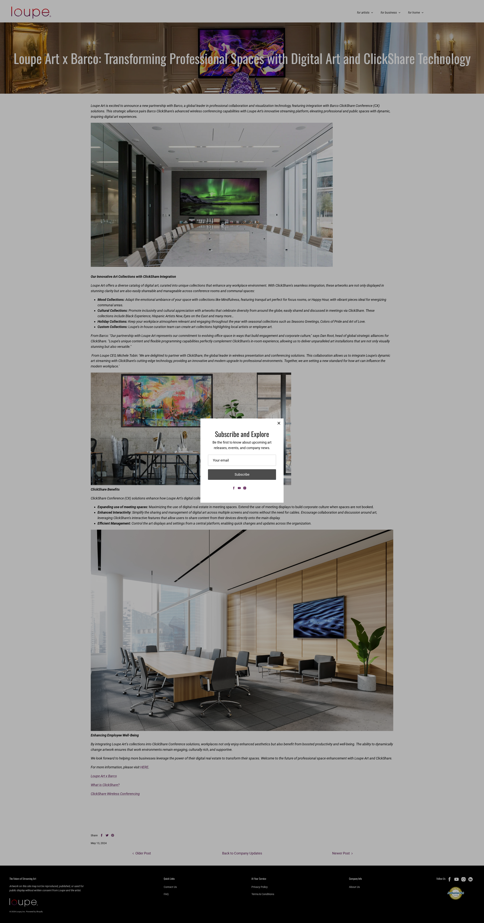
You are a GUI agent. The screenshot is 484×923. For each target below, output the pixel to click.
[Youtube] (239, 488)
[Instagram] (244, 488)
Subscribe (242, 474)
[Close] (279, 423)
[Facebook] (233, 488)
